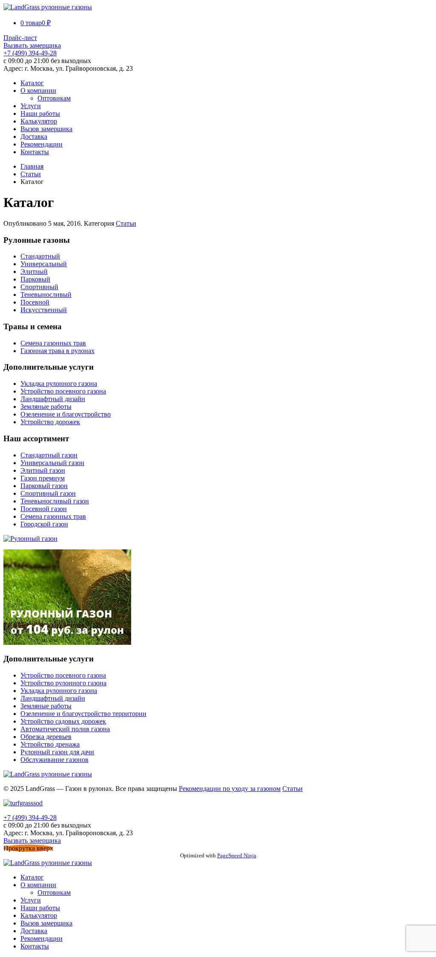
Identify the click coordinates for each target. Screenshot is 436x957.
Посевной (34, 302)
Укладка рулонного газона (58, 383)
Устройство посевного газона (63, 391)
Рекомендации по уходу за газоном (230, 788)
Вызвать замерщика (32, 45)
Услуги (30, 105)
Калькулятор (38, 121)
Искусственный (43, 309)
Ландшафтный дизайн (52, 398)
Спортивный (39, 286)
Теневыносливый (46, 294)
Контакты (34, 151)
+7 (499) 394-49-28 (30, 53)
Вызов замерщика (46, 128)
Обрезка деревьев (46, 736)
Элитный (34, 271)
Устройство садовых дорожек (63, 721)
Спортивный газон (48, 493)
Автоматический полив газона (65, 729)
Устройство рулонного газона (63, 683)
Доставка (33, 136)
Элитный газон (42, 470)
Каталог (32, 82)
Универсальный (43, 263)
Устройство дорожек (50, 421)
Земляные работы (46, 406)
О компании (38, 90)
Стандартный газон (48, 455)
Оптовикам (54, 98)
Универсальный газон (52, 462)
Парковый (35, 279)
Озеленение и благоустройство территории (83, 713)
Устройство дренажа (50, 744)
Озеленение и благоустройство (65, 414)
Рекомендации (41, 144)
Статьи (30, 174)
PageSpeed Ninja (236, 855)
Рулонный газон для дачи (57, 752)
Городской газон (44, 524)
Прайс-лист (20, 37)
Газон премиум (42, 478)
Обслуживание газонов (54, 759)
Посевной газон (43, 508)
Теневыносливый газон (54, 501)
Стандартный (40, 256)
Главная (31, 166)
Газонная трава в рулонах (57, 350)
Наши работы (40, 113)
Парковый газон (44, 485)
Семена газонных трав (53, 343)
